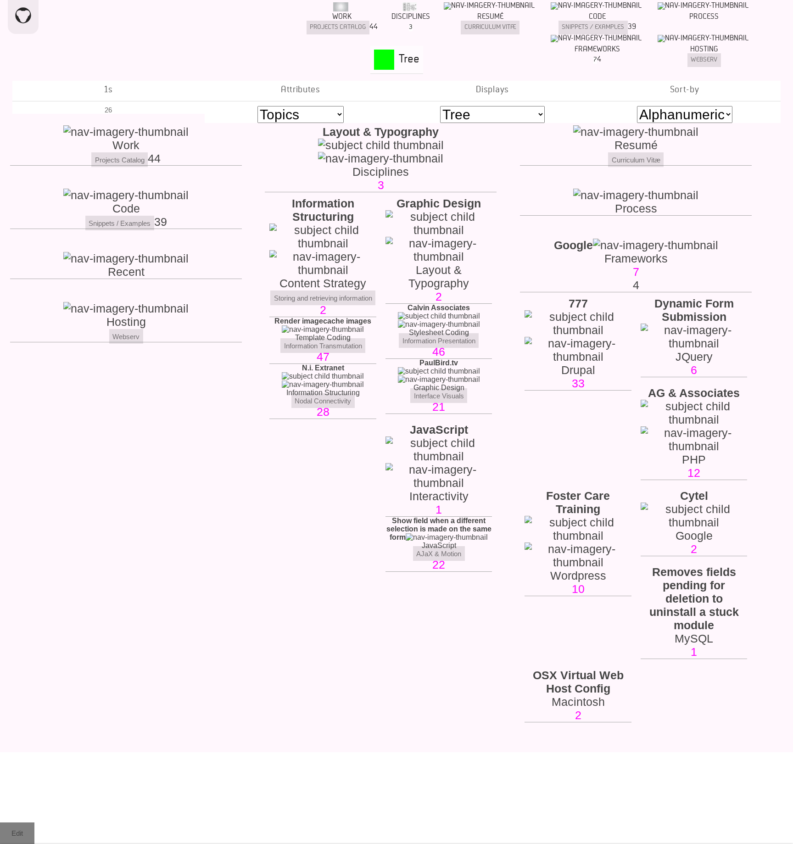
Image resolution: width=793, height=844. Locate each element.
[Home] (23, 17)
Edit (17, 833)
